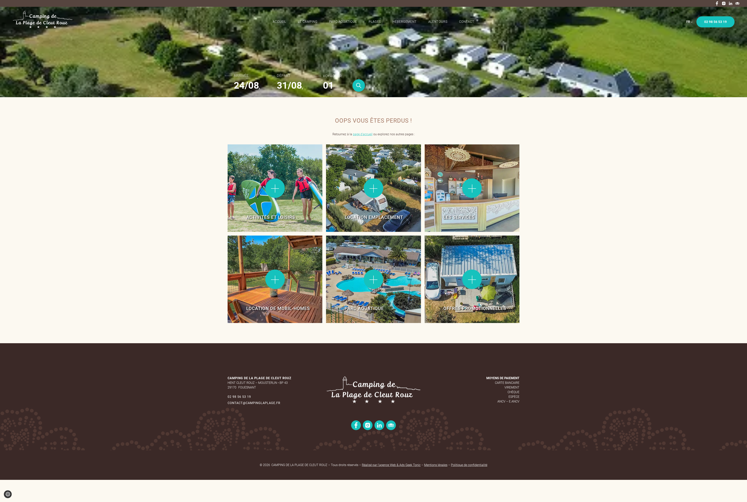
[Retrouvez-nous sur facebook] (717, 3)
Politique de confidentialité (469, 465)
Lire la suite (241, 157)
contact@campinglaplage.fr (254, 403)
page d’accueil (363, 134)
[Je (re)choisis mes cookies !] (8, 494)
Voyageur (332, 76)
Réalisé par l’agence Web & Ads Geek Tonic (391, 465)
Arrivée (241, 76)
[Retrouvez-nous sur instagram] (723, 3)
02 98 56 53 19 (239, 397)
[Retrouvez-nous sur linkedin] (730, 3)
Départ (283, 76)
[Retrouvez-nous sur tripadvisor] (737, 3)
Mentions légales (435, 465)
